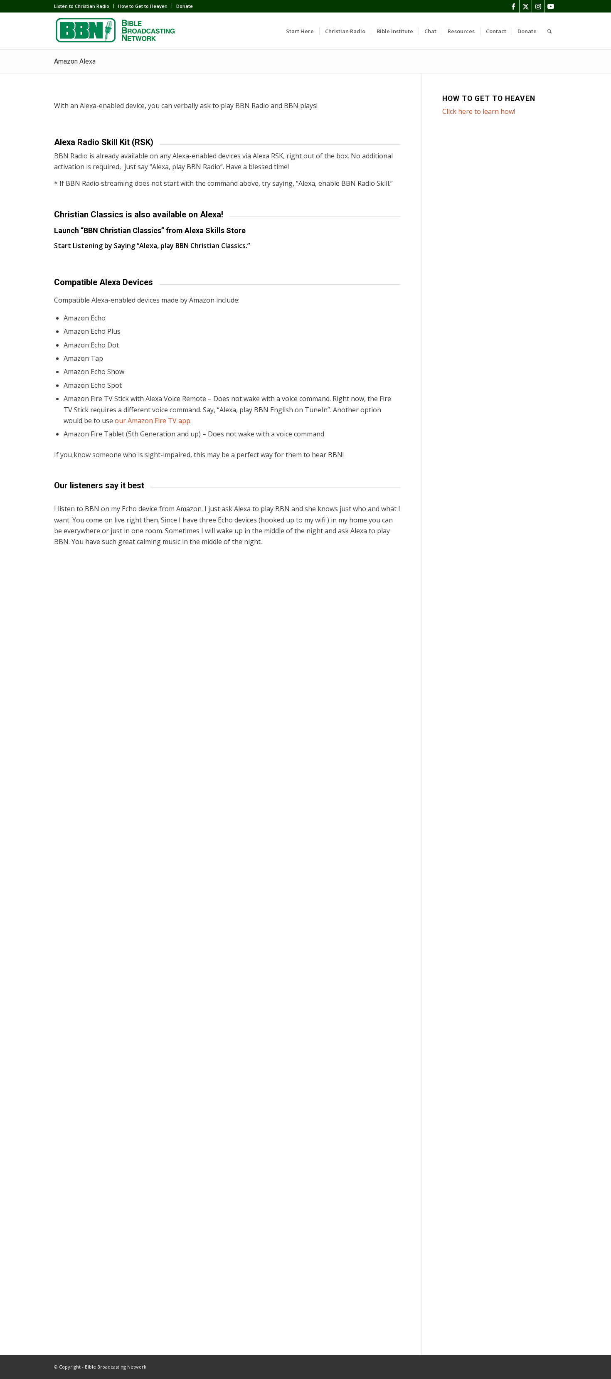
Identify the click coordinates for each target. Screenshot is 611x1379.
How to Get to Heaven (143, 6)
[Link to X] (526, 6)
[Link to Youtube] (550, 6)
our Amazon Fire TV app (152, 420)
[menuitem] (84, 6)
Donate (184, 6)
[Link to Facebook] (513, 6)
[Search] (549, 31)
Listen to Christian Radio (81, 6)
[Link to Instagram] (538, 6)
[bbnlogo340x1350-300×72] (116, 31)
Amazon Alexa (75, 61)
